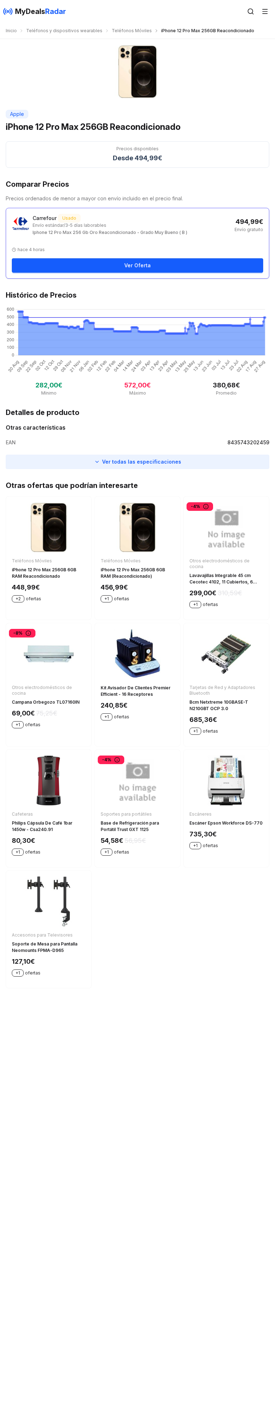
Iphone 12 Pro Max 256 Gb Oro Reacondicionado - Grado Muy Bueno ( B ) (110, 232)
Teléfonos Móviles (132, 30)
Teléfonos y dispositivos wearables (64, 30)
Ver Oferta (137, 265)
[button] (250, 11)
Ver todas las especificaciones (141, 462)
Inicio (11, 30)
